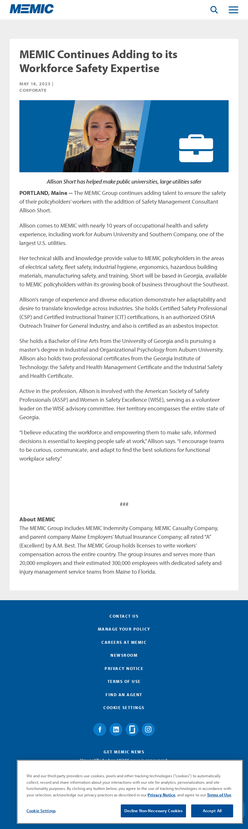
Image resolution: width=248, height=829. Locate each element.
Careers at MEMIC (124, 642)
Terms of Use (124, 681)
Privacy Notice (124, 668)
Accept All (212, 810)
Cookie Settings (41, 810)
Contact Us (124, 616)
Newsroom (124, 655)
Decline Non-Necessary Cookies (153, 810)
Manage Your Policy (124, 629)
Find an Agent (124, 694)
